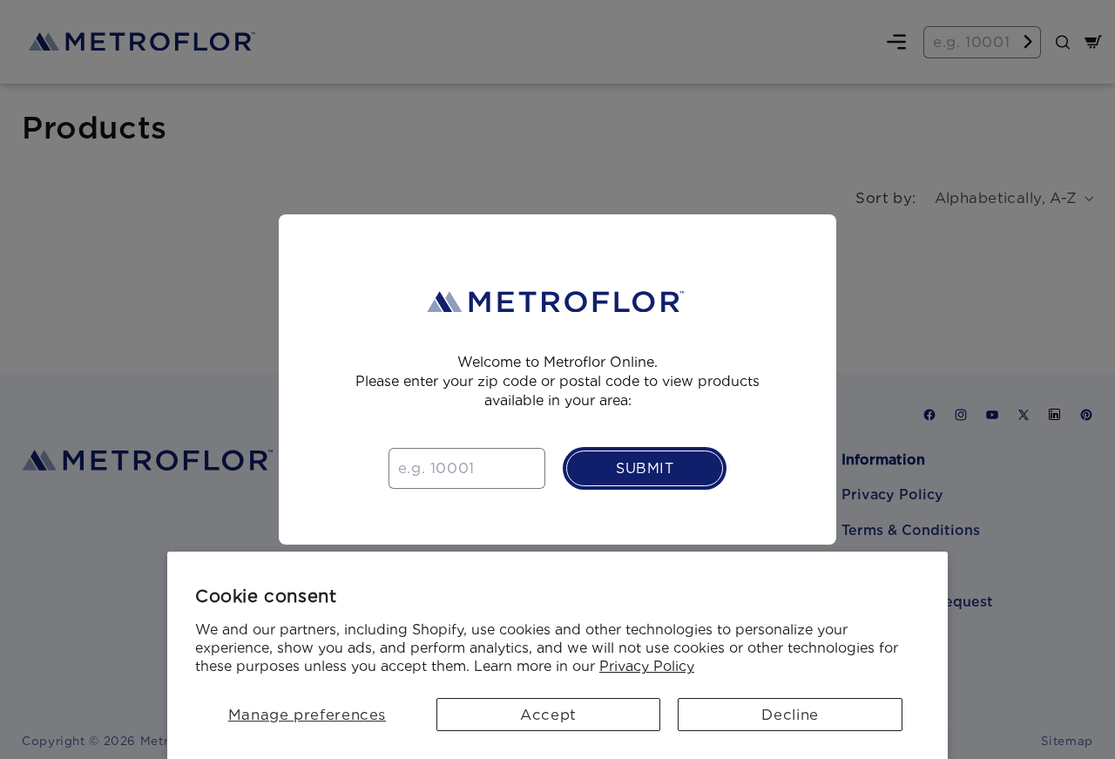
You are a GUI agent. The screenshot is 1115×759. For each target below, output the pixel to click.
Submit (645, 468)
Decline (789, 714)
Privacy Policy (646, 666)
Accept (548, 714)
